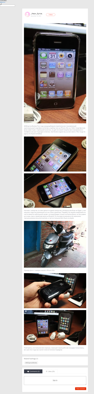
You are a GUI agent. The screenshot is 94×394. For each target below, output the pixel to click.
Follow (51, 14)
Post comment (80, 388)
